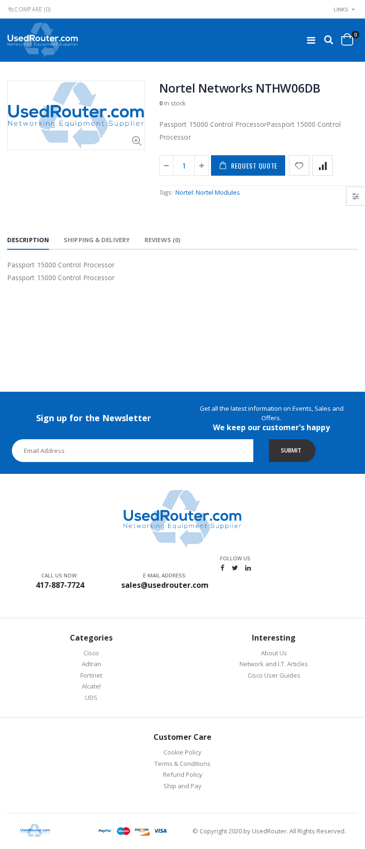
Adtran (91, 664)
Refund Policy (182, 774)
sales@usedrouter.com (165, 585)
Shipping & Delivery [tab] (97, 240)
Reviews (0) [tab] (162, 240)
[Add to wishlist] (299, 165)
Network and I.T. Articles (274, 664)
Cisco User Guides (274, 675)
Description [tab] (28, 240)
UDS (91, 697)
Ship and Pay (182, 786)
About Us (274, 653)
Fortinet (91, 675)
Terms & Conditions (182, 763)
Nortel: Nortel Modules (207, 192)
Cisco (91, 653)
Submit (291, 450)
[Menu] (311, 40)
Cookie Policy (182, 752)
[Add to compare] (322, 165)
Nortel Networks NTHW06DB (239, 88)
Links (341, 9)
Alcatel (91, 686)
